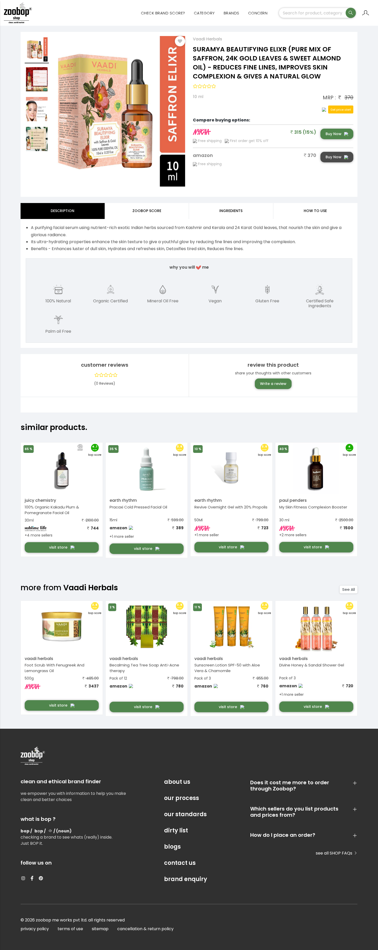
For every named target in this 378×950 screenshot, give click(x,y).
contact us (180, 863)
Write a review (273, 383)
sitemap (100, 929)
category (204, 13)
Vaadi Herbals (207, 39)
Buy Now (333, 133)
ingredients (230, 210)
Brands (231, 13)
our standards (185, 814)
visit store (58, 547)
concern (258, 13)
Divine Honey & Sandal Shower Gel (311, 665)
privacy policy (35, 929)
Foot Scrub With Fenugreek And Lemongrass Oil (54, 668)
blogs (172, 847)
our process (181, 798)
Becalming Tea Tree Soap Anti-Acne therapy (144, 668)
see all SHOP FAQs (334, 853)
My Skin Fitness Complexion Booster (313, 507)
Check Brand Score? (163, 13)
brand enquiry (185, 879)
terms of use (70, 929)
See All (348, 589)
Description (62, 210)
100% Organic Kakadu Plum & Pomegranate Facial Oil (52, 510)
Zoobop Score (146, 210)
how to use (315, 210)
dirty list (176, 830)
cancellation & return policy (145, 929)
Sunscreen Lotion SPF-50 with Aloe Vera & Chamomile (227, 668)
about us (177, 782)
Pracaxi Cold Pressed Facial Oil (138, 507)
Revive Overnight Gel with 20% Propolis (230, 507)
